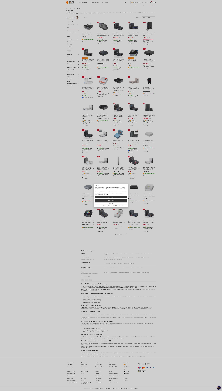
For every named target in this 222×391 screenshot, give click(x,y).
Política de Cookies (102, 205)
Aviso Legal (121, 205)
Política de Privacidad (112, 205)
